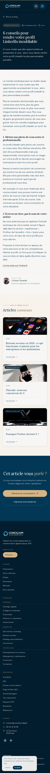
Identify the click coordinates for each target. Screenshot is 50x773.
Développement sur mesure (14, 652)
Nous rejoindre (8, 590)
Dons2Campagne (10, 694)
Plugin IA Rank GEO (10, 689)
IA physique (7, 614)
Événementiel (8, 622)
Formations (7, 664)
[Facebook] (11, 740)
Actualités (7, 677)
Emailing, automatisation (13, 639)
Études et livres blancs (12, 685)
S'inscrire (10, 555)
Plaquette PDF (8, 702)
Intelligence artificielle (11, 610)
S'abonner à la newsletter (25, 502)
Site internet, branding (12, 631)
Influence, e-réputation (12, 618)
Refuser (7, 767)
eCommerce (8, 643)
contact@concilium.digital (16, 723)
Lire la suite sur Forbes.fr (15, 265)
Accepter (17, 767)
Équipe (5, 577)
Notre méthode (9, 573)
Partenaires (7, 581)
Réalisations (7, 710)
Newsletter (7, 706)
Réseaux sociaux (9, 635)
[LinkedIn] (5, 740)
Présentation (8, 569)
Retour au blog (12, 17)
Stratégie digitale (10, 607)
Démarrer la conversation (23, 493)
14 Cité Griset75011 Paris (11, 732)
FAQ (4, 681)
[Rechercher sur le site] (36, 6)
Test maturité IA (9, 698)
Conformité (7, 660)
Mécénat (6, 585)
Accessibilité (39, 764)
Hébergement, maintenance (14, 656)
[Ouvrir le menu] (42, 6)
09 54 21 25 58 (12, 727)
